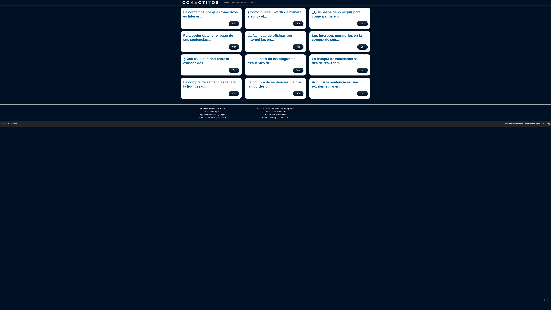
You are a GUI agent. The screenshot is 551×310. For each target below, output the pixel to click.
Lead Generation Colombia (212, 108)
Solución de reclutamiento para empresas (275, 108)
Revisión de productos (275, 111)
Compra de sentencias (275, 114)
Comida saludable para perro (212, 117)
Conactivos (12, 124)
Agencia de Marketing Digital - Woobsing (534, 124)
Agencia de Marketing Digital (212, 114)
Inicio (226, 2)
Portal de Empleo (212, 111)
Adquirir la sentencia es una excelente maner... (335, 84)
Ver (234, 23)
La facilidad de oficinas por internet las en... (270, 38)
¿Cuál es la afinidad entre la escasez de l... (206, 61)
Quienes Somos (238, 2)
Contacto (252, 2)
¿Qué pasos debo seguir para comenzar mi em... (336, 14)
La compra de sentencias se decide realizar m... (335, 61)
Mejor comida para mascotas (275, 117)
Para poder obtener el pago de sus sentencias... (208, 38)
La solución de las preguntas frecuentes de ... (271, 61)
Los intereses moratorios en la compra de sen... (337, 38)
